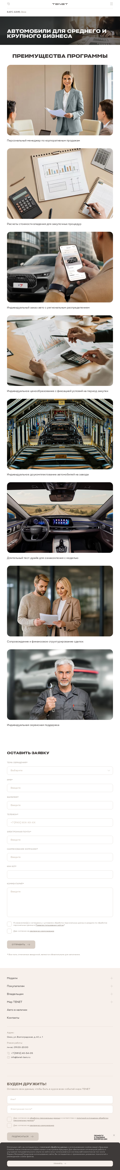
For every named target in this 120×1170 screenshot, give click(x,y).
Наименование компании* (22, 849)
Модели (12, 978)
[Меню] (111, 3)
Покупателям (16, 986)
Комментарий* (15, 884)
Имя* (10, 780)
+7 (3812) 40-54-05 (22, 1053)
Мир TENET (14, 1002)
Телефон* (12, 814)
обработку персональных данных (45, 1118)
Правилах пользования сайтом (50, 925)
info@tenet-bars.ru (20, 1057)
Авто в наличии (17, 1009)
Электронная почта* (19, 832)
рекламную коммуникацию (42, 931)
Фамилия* (13, 797)
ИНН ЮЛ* (12, 866)
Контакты (13, 1017)
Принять (58, 1164)
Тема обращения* (17, 762)
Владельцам (15, 994)
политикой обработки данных (53, 1147)
